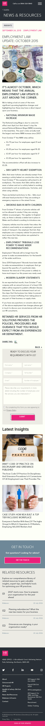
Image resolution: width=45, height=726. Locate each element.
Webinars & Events (9, 698)
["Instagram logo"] (41, 670)
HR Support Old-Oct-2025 (34, 680)
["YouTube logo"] (32, 670)
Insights (6, 10)
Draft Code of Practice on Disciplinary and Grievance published (18, 467)
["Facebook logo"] (13, 670)
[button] (39, 347)
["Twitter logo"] (3, 670)
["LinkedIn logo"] (22, 670)
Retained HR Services (16, 317)
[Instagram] (16, 341)
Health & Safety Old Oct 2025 (11, 690)
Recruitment (32, 702)
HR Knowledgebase (34, 690)
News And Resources (10, 695)
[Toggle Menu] (40, 3)
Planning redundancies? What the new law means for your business (24, 610)
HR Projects (6, 686)
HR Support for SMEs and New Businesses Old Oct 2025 (35, 696)
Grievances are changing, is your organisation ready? (23, 625)
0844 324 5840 (26, 3)
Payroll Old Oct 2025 (33, 685)
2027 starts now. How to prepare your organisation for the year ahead (23, 594)
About (4, 679)
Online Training (33, 706)
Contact (5, 701)
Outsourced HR (7, 682)
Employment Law (33, 31)
